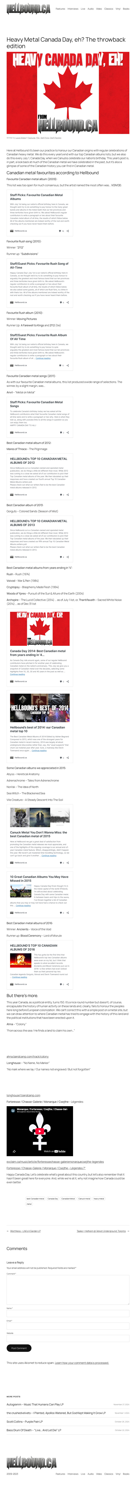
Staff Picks (45, 137)
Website (10, 1333)
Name (10, 1308)
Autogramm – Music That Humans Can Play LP (35, 1404)
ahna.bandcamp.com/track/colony (28, 1056)
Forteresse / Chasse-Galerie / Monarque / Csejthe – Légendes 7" (46, 1168)
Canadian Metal (68, 1198)
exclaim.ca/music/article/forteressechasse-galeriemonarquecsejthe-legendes (55, 1162)
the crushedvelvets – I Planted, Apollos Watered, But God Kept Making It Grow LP (56, 1412)
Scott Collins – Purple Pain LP (25, 1421)
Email (9, 1320)
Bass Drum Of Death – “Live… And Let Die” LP (34, 1430)
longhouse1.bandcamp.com (23, 1095)
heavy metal (99, 1198)
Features (31, 137)
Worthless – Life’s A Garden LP (25, 1231)
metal (29, 1204)
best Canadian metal (35, 1198)
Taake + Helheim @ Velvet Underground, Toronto (101, 1231)
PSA (38, 137)
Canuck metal (84, 1198)
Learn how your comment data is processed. (82, 1363)
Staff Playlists (55, 137)
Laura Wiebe (21, 137)
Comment (11, 1273)
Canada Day (53, 1198)
